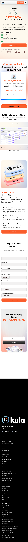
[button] (25, 2)
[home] (3, 3)
